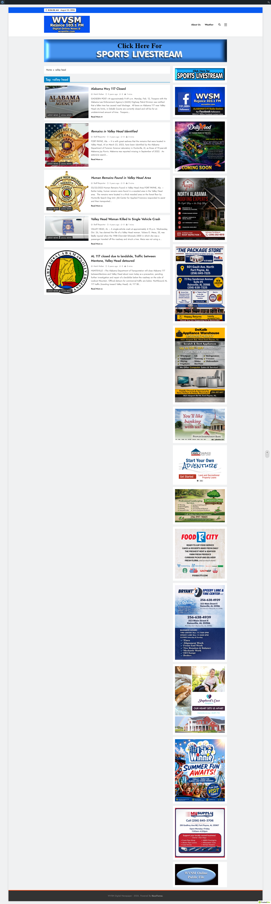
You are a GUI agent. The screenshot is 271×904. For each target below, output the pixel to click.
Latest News (52, 115)
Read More (96, 116)
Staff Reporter (100, 136)
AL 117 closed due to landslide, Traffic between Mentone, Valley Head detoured (123, 258)
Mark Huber (99, 94)
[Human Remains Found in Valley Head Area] (66, 191)
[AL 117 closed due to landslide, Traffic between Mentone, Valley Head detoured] (66, 272)
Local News (66, 115)
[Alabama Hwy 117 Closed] (66, 102)
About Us (196, 24)
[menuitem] (2, 2)
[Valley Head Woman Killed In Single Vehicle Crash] (66, 228)
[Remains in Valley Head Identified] (66, 145)
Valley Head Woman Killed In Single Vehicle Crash (125, 219)
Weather (209, 24)
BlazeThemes (157, 895)
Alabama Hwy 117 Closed (108, 88)
